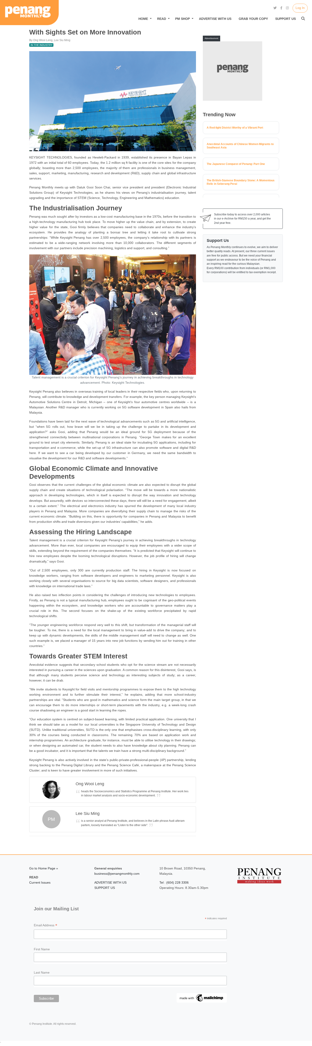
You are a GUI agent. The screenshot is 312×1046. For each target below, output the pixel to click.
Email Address (45, 926)
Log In (300, 8)
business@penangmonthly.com (117, 873)
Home (143, 19)
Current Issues (39, 882)
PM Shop (182, 19)
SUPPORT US (104, 888)
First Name (42, 949)
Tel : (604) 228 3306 (174, 882)
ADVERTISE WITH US (110, 882)
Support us (285, 19)
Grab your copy (253, 19)
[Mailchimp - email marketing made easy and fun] (202, 997)
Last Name (42, 972)
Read (161, 19)
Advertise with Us (215, 19)
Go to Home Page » (43, 868)
